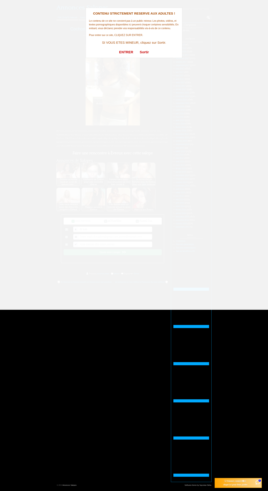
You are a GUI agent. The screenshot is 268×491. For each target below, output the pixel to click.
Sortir (144, 52)
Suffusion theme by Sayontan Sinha (198, 485)
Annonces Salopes (70, 485)
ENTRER (126, 52)
